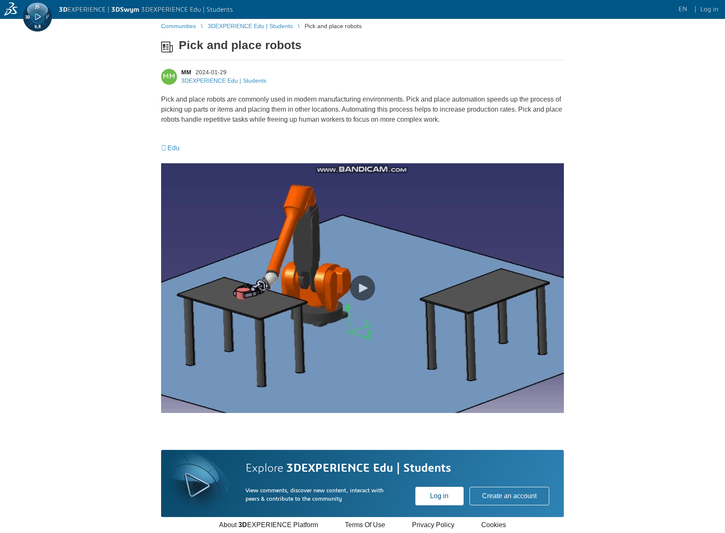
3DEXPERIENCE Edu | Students (223, 80)
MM (186, 72)
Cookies (493, 524)
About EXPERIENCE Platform (268, 524)
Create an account (509, 495)
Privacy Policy (433, 524)
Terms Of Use (365, 524)
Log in (439, 495)
